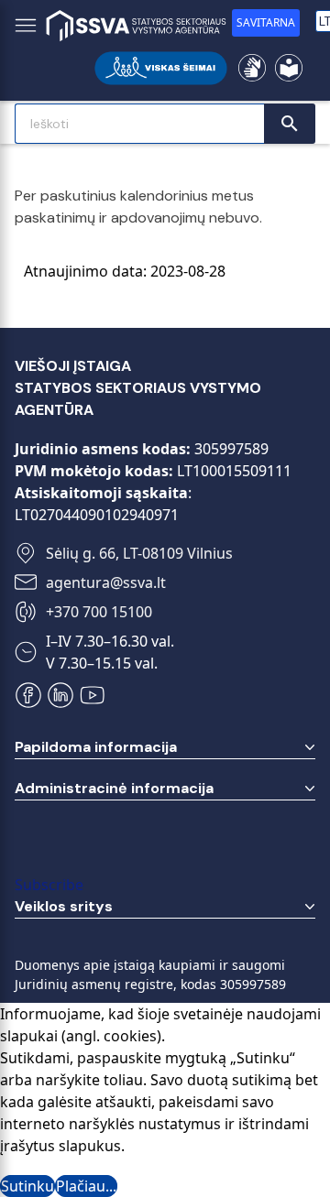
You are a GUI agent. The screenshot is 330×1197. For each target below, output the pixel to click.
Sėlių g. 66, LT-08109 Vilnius (139, 553)
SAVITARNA (265, 22)
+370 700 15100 (99, 612)
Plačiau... (86, 1186)
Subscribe (49, 885)
